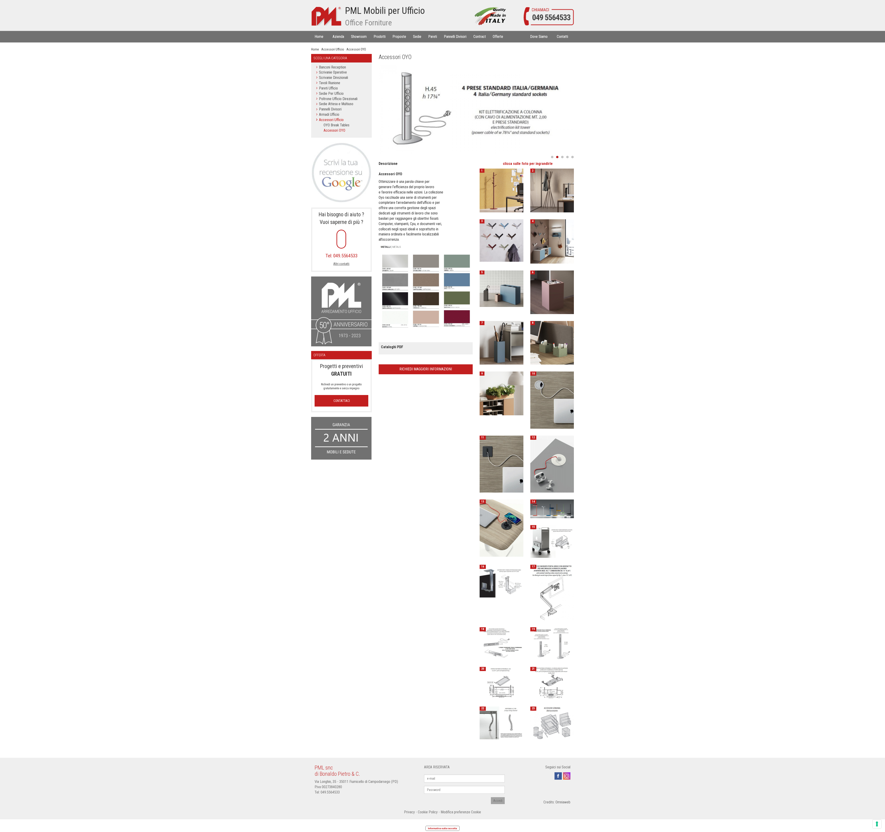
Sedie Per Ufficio (331, 93)
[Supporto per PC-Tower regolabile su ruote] (552, 541)
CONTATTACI (341, 401)
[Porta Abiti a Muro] (501, 240)
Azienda (338, 36)
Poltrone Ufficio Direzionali (338, 99)
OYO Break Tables (336, 125)
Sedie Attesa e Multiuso (336, 104)
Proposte (399, 36)
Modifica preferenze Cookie (461, 812)
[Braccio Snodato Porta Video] (552, 592)
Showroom (359, 36)
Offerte (498, 36)
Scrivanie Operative (333, 72)
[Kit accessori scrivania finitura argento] (552, 722)
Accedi (497, 800)
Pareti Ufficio (328, 88)
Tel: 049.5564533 (341, 256)
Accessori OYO (356, 49)
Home (315, 49)
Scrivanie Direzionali (333, 77)
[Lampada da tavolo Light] (552, 508)
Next (580, 109)
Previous (371, 109)
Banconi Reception (332, 67)
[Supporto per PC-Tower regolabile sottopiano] (501, 581)
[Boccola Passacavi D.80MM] (501, 464)
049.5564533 (330, 792)
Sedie (417, 36)
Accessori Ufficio (332, 49)
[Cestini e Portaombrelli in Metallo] (501, 288)
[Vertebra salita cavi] (501, 722)
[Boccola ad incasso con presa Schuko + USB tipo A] (552, 464)
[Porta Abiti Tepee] (552, 190)
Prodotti (380, 36)
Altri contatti (341, 264)
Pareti (432, 36)
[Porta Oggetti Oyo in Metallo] (552, 342)
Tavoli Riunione (329, 83)
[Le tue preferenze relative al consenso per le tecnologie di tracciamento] (877, 824)
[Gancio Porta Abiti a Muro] (552, 241)
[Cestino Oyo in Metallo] (552, 292)
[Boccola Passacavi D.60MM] (552, 400)
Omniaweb (562, 802)
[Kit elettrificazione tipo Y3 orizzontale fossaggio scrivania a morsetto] (501, 643)
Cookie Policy (428, 812)
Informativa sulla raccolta (442, 828)
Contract (479, 36)
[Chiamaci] (548, 16)
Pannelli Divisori (455, 36)
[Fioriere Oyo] (501, 393)
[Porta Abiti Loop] (501, 190)
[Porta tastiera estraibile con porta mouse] (552, 683)
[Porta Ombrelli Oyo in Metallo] (501, 342)
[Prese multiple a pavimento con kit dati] (552, 643)
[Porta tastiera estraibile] (501, 683)
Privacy (409, 812)
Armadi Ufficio (329, 114)
